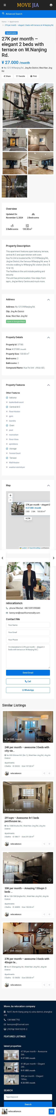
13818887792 (13, 1020)
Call (29, 681)
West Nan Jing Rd (19, 316)
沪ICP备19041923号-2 (17, 1029)
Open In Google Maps (16, 321)
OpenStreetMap (34, 548)
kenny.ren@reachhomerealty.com (24, 613)
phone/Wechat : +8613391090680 (24, 608)
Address (10, 299)
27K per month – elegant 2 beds (40, 505)
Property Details (14, 337)
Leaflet (24, 548)
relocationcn (14, 603)
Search (28, 1104)
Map (8, 485)
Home (4, 22)
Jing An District (31, 68)
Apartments (14, 22)
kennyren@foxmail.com (18, 1024)
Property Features (15, 385)
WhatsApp (29, 690)
